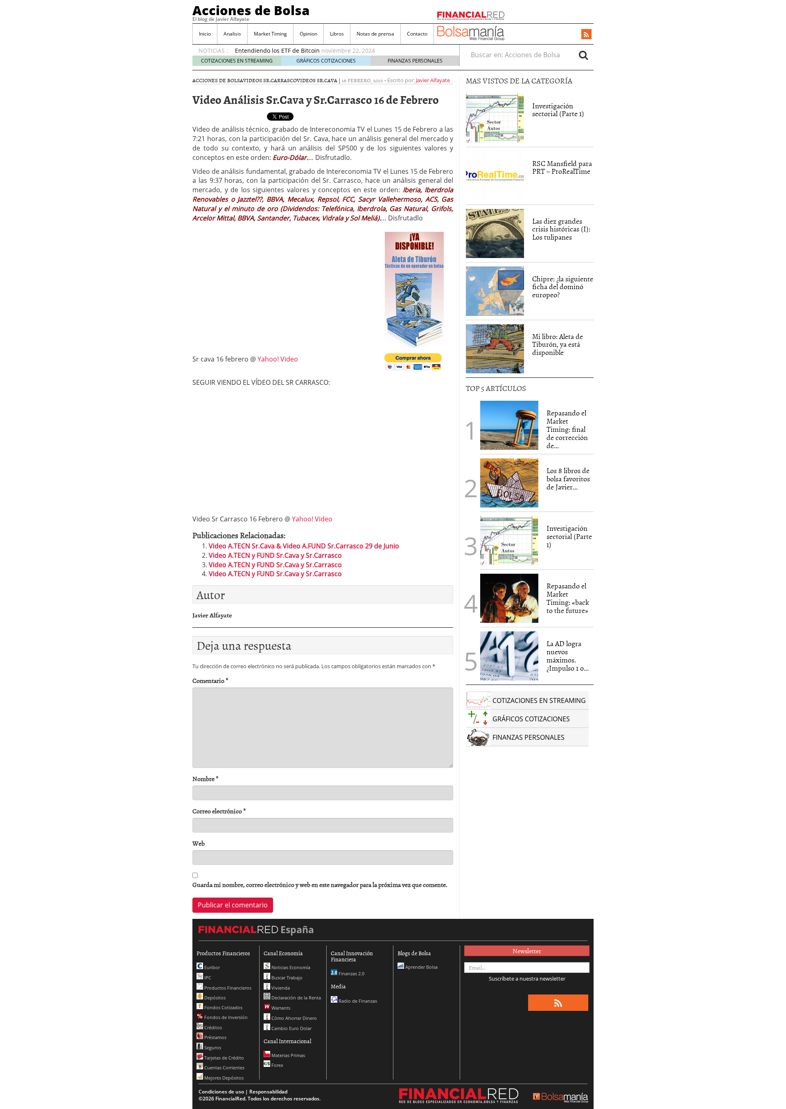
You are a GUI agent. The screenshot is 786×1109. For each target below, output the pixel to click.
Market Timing (270, 33)
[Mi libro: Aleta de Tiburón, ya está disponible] (495, 348)
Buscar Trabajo (286, 977)
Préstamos (214, 1037)
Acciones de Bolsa (250, 10)
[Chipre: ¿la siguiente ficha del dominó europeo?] (495, 291)
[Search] (583, 55)
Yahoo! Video (277, 359)
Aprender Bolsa (421, 967)
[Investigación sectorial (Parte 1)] (495, 117)
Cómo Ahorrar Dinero (293, 1018)
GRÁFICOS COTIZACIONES (326, 60)
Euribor (211, 967)
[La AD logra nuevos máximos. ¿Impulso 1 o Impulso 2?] (509, 655)
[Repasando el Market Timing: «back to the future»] (509, 598)
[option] (339, 50)
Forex (276, 1065)
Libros (337, 33)
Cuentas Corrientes (223, 1067)
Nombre (205, 778)
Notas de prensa (375, 33)
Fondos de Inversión (225, 1017)
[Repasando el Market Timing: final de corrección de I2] (509, 425)
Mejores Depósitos (223, 1078)
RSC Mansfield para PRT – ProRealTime (562, 167)
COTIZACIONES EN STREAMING (237, 60)
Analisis (232, 33)
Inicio (205, 33)
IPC (207, 977)
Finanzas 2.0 (350, 973)
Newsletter (527, 951)
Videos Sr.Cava (317, 80)
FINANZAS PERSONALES (415, 60)
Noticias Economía (290, 967)
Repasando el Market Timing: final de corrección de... (567, 429)
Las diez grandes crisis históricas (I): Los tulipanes (561, 229)
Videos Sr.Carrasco (270, 80)
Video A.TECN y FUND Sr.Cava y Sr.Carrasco (275, 555)
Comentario (210, 680)
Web (198, 843)
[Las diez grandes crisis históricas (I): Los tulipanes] (495, 233)
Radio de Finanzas (357, 1001)
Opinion (308, 33)
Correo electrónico (219, 811)
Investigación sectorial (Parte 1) (558, 109)
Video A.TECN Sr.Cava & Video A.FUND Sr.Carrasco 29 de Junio (304, 545)
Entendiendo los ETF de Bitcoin (277, 50)
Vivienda (280, 988)
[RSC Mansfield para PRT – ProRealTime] (495, 175)
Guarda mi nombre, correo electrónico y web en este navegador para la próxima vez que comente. (319, 884)
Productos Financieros (227, 988)
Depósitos (214, 998)
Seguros (212, 1047)
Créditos (212, 1027)
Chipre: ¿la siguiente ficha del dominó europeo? (562, 287)
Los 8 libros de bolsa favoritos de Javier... (568, 478)
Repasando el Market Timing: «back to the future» (568, 597)
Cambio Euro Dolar (291, 1028)
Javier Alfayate (433, 80)
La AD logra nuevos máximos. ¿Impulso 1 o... (568, 655)
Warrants (280, 1008)
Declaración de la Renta (295, 998)
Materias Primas (287, 1055)
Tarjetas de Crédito (223, 1058)
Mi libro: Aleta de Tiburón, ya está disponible (557, 344)
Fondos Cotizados (222, 1007)
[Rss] (586, 34)
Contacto (417, 33)
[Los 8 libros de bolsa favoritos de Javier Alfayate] (509, 482)
